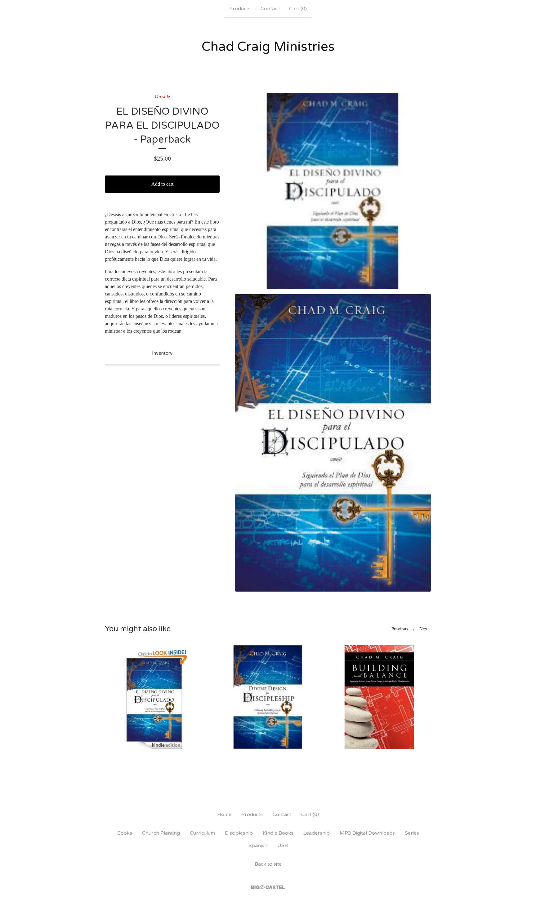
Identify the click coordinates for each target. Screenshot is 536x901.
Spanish (257, 845)
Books (124, 833)
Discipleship (239, 833)
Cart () (298, 9)
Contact (270, 9)
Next (424, 628)
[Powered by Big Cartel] (268, 887)
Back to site (268, 864)
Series (412, 833)
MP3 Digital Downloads (367, 833)
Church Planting (161, 833)
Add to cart (162, 184)
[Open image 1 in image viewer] (333, 191)
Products (240, 9)
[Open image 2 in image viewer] (333, 443)
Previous (399, 628)
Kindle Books (278, 833)
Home (224, 814)
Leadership (316, 833)
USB (282, 845)
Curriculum (202, 833)
